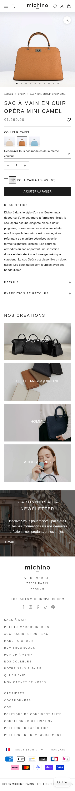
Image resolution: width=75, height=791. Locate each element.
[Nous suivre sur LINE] (53, 607)
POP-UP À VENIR (18, 654)
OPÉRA (22, 94)
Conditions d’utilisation (28, 721)
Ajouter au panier (37, 191)
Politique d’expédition (26, 728)
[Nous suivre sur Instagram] (31, 607)
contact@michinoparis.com (38, 599)
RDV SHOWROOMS (19, 647)
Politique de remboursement (33, 735)
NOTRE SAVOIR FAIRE (23, 668)
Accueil (9, 94)
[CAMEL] (22, 142)
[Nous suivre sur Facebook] (23, 607)
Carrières (14, 693)
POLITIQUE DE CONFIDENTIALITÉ (33, 714)
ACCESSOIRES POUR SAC (26, 634)
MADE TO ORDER (18, 640)
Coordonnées (17, 700)
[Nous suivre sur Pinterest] (38, 607)
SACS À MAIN (15, 620)
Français (57, 749)
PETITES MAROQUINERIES (26, 627)
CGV (7, 707)
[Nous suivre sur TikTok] (46, 607)
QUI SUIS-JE (15, 675)
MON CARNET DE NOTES (25, 682)
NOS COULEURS (18, 661)
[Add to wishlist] (69, 120)
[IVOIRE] (9, 142)
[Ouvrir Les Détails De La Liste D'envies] (55, 6)
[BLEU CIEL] (34, 142)
